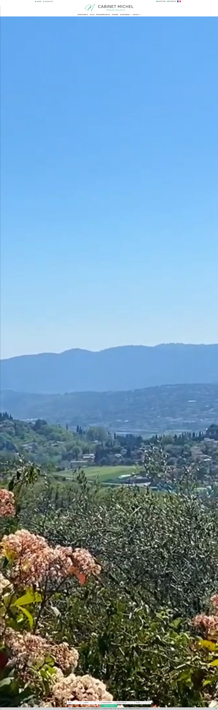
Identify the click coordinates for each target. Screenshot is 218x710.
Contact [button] (136, 14)
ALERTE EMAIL (162, 1)
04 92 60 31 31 (49, 1)
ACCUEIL (39, 1)
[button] (180, 1)
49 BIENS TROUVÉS (109, 706)
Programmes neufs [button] (103, 14)
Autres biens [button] (125, 14)
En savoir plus (144, 708)
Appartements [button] (82, 14)
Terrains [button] (115, 14)
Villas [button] (92, 14)
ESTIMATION (172, 1)
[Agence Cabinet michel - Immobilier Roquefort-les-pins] (109, 8)
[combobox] (75, 702)
